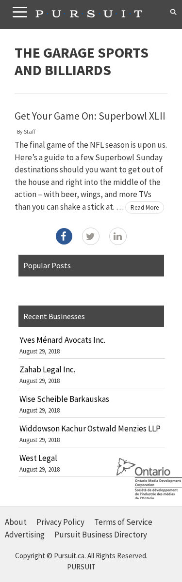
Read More (145, 207)
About (16, 522)
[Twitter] (90, 236)
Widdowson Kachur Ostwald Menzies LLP (90, 428)
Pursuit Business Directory (100, 534)
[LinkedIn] (118, 236)
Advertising (25, 534)
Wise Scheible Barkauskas (64, 399)
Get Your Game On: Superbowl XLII (90, 116)
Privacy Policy (60, 522)
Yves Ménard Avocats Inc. (62, 340)
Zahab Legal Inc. (47, 369)
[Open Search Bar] (173, 12)
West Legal (38, 458)
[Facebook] (64, 236)
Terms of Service (123, 522)
